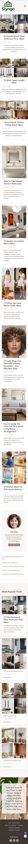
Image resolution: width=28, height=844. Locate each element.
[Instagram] (17, 840)
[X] (14, 840)
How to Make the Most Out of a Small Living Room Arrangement (13, 427)
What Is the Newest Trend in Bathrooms (13, 182)
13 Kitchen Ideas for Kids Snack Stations (13, 488)
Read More (8, 677)
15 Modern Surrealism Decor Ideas (14, 242)
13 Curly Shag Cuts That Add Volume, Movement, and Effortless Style (12, 364)
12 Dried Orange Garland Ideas (10, 570)
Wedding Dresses (14, 828)
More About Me (14, 545)
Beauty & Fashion (10, 825)
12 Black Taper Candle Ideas (14, 81)
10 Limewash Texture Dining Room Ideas (14, 123)
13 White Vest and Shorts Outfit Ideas (12, 304)
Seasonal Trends (14, 830)
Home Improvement (14, 823)
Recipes (21, 825)
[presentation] (14, 23)
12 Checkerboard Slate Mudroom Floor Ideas (14, 37)
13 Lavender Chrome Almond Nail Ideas (13, 574)
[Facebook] (10, 840)
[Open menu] (25, 6)
